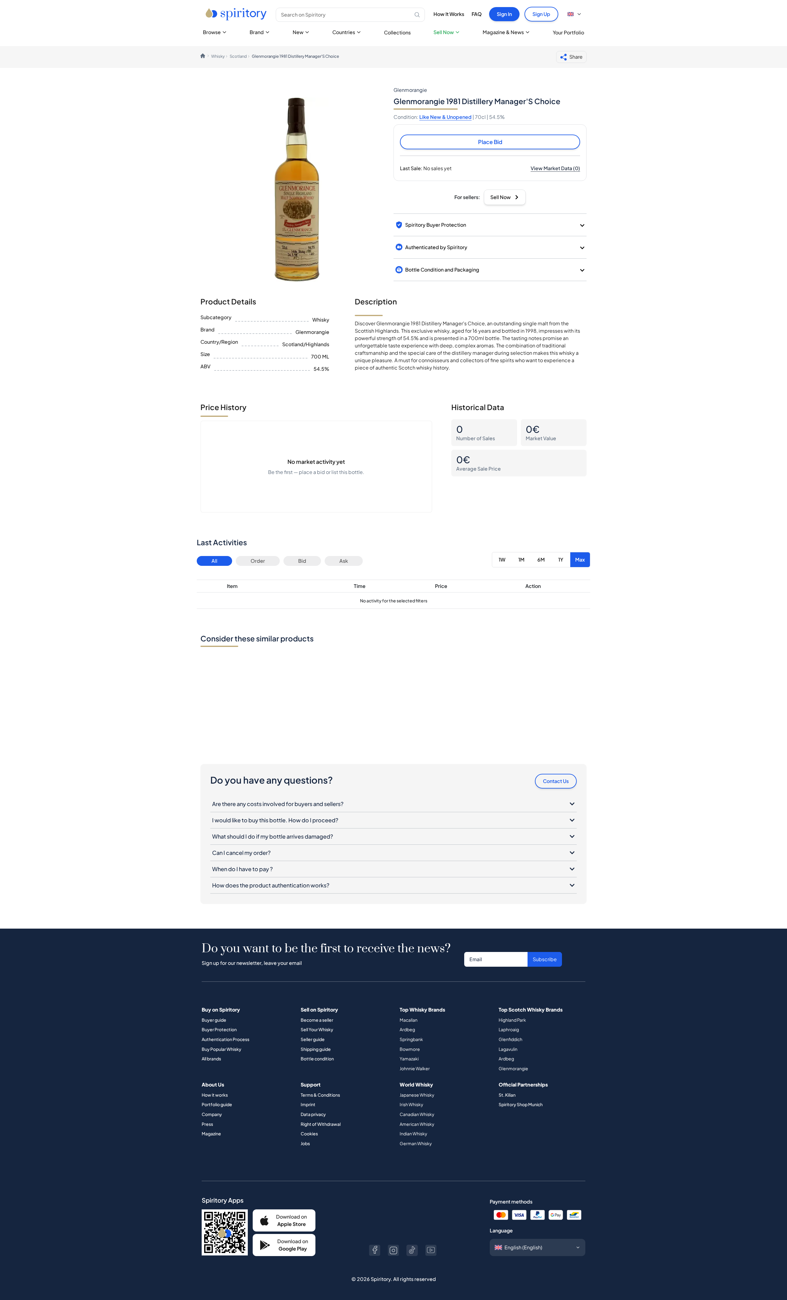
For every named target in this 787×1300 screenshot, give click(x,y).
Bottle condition (317, 1058)
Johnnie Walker (415, 1068)
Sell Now (443, 32)
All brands (211, 1058)
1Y (560, 559)
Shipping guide (316, 1049)
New (298, 32)
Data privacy (313, 1114)
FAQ (477, 14)
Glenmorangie (513, 1068)
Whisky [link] (218, 56)
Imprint (308, 1104)
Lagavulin (508, 1049)
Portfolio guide (217, 1104)
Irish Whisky (411, 1104)
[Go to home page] (237, 14)
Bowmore (410, 1049)
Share (576, 56)
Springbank (411, 1039)
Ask (343, 561)
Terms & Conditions (320, 1095)
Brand (257, 32)
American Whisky (417, 1124)
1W (502, 559)
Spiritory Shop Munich (521, 1104)
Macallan (408, 1020)
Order (258, 561)
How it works (215, 1095)
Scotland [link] (238, 56)
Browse (212, 32)
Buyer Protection (219, 1029)
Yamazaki (409, 1058)
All (214, 561)
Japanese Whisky (417, 1095)
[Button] (374, 1250)
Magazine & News (503, 32)
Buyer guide (214, 1020)
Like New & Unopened (445, 117)
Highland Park (512, 1020)
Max (580, 559)
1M (521, 559)
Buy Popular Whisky (221, 1049)
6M (541, 559)
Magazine (211, 1133)
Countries (343, 32)
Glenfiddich (510, 1039)
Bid (302, 561)
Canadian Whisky (417, 1114)
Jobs (305, 1143)
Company (212, 1114)
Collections (397, 32)
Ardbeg (407, 1029)
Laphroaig (509, 1029)
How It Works (448, 14)
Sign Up (541, 14)
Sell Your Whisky (317, 1029)
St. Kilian (507, 1095)
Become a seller (317, 1020)
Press (207, 1124)
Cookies (309, 1133)
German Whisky (416, 1143)
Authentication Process (225, 1039)
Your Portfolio (568, 32)
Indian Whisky (413, 1133)
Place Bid (490, 141)
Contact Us (556, 781)
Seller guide (313, 1039)
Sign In (504, 14)
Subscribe (545, 959)
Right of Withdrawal (321, 1124)
